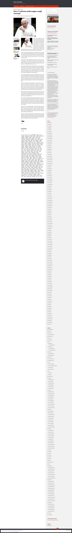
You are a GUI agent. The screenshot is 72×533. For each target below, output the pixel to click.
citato (35, 142)
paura (36, 159)
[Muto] (56, 21)
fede (27, 149)
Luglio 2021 (49, 230)
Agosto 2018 (50, 292)
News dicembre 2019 (51, 414)
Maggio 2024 (50, 170)
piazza (26, 160)
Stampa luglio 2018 (51, 472)
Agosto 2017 (50, 302)
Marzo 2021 (49, 237)
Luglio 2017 (49, 304)
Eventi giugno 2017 (51, 353)
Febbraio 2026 (50, 133)
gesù (25, 151)
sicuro (37, 168)
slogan (38, 169)
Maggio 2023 (50, 191)
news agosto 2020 (51, 430)
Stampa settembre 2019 (52, 500)
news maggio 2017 (51, 386)
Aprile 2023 (49, 193)
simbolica (23, 169)
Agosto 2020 (50, 249)
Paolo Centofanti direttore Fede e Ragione (32, 180)
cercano (23, 142)
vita (36, 176)
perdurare (23, 160)
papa (27, 159)
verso (30, 176)
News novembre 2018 (52, 404)
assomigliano (28, 139)
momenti (28, 157)
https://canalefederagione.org (51, 27)
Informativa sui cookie (16, 531)
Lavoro (49, 362)
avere (36, 139)
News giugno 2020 (51, 437)
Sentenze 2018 (51, 367)
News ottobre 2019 (51, 425)
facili (41, 148)
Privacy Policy (16, 6)
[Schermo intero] (57, 21)
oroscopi (39, 158)
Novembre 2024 (50, 159)
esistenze (28, 148)
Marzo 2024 (49, 173)
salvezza (37, 166)
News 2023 (49, 453)
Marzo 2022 (49, 216)
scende (26, 167)
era (25, 148)
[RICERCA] (57, 10)
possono (36, 160)
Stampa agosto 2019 (51, 481)
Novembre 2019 (50, 265)
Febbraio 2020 (50, 260)
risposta (23, 166)
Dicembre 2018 (50, 285)
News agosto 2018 (51, 391)
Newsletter (22, 6)
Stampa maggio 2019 (51, 493)
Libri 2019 (50, 374)
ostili (43, 158)
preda (38, 160)
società (41, 169)
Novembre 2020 (50, 244)
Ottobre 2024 (50, 161)
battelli (23, 140)
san (39, 166)
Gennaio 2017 (50, 315)
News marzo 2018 (51, 402)
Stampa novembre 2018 (52, 474)
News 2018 (49, 390)
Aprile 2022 (49, 214)
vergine (28, 176)
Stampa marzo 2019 (51, 495)
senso (22, 168)
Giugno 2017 (50, 306)
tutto (29, 175)
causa (34, 141)
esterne (35, 148)
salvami (33, 166)
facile (38, 148)
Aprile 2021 (49, 235)
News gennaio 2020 (51, 435)
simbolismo (31, 169)
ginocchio (28, 151)
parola (33, 159)
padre (22, 159)
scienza (29, 167)
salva (30, 166)
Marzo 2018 (49, 299)
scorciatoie (36, 167)
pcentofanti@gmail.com (51, 116)
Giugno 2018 (50, 295)
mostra (31, 157)
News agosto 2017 (20, 9)
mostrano (34, 157)
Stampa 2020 (50, 502)
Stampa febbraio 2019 (52, 486)
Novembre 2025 (50, 138)
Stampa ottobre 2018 (51, 476)
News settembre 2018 (52, 407)
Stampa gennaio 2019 (51, 488)
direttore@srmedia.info (51, 117)
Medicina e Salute (50, 376)
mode (22, 157)
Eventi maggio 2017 (51, 355)
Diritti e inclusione (50, 336)
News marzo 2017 (51, 388)
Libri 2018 (50, 372)
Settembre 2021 (50, 226)
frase (35, 150)
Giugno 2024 (50, 168)
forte (25, 150)
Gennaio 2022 (50, 219)
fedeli (29, 149)
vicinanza (33, 176)
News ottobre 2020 (51, 446)
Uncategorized (50, 514)
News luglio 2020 (51, 439)
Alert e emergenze (50, 329)
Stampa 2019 (50, 479)
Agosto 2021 (50, 228)
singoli (35, 169)
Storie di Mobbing (51, 369)
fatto (24, 149)
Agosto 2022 (50, 207)
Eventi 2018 (50, 343)
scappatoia (23, 167)
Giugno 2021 (50, 232)
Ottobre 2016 (50, 320)
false (22, 149)
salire (28, 166)
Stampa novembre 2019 (52, 497)
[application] (52, 19)
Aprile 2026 (49, 129)
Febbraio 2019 (50, 281)
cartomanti (30, 141)
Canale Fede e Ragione (51, 334)
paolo (25, 159)
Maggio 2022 (50, 212)
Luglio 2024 (49, 166)
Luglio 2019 (49, 272)
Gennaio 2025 (50, 156)
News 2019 (49, 409)
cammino (26, 141)
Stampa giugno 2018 (51, 470)
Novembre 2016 (50, 318)
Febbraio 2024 (50, 175)
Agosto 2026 (50, 122)
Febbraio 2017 (50, 313)
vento (25, 176)
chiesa (32, 142)
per (41, 159)
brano (29, 140)
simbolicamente (27, 169)
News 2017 (15, 9)
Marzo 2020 (49, 258)
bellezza (26, 140)
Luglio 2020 (49, 251)
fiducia (36, 149)
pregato (41, 160)
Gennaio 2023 (50, 198)
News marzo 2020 (51, 442)
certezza (26, 142)
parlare (30, 159)
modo (24, 157)
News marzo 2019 (51, 423)
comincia (42, 142)
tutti (26, 175)
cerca (40, 141)
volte (41, 176)
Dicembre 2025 (50, 136)
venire (41, 175)
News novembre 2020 (52, 444)
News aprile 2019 (51, 412)
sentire (25, 168)
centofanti (37, 141)
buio (34, 140)
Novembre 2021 (50, 223)
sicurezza (33, 168)
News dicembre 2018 (51, 393)
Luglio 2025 (49, 145)
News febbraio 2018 (51, 395)
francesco (31, 150)
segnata (40, 167)
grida (35, 151)
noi (25, 158)
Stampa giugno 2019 (51, 490)
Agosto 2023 (50, 186)
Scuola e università (50, 462)
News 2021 (49, 449)
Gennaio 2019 (50, 283)
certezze (29, 142)
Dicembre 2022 (50, 200)
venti (22, 176)
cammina (40, 140)
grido (37, 151)
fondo (22, 150)
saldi (25, 166)
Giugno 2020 (50, 253)
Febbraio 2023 (50, 196)
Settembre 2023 (50, 184)
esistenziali (31, 148)
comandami (38, 142)
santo (42, 166)
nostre (31, 158)
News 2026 (49, 458)
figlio (39, 149)
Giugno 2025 (50, 147)
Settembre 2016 (50, 322)
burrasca (37, 140)
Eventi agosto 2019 (51, 348)
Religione (49, 460)
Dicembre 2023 (50, 179)
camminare (23, 141)
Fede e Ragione (18, 2)
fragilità (28, 150)
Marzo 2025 (49, 152)
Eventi (49, 341)
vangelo (35, 175)
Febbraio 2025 (50, 154)
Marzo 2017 (49, 311)
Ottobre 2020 (50, 246)
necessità (23, 158)
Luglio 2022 (49, 209)
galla (40, 150)
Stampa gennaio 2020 (51, 507)
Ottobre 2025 (50, 140)
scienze (32, 167)
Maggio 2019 (50, 276)
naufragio (39, 157)
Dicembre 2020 (50, 242)
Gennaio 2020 (50, 262)
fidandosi (32, 149)
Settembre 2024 (50, 163)
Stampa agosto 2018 (51, 467)
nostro (34, 158)
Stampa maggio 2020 (51, 509)
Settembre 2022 (50, 205)
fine (41, 149)
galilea (38, 150)
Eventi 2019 (50, 346)
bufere (32, 140)
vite (38, 176)
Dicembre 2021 (50, 221)
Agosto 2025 (50, 143)
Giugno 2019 (50, 274)
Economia (49, 338)
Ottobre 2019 (50, 267)
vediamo (38, 175)
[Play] (48, 21)
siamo (28, 168)
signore (40, 168)
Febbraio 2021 (50, 239)
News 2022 (49, 451)
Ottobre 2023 (50, 182)
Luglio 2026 (49, 124)
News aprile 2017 (51, 381)
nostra (28, 158)
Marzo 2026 (49, 131)
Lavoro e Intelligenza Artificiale (53, 365)
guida (40, 151)
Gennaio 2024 (50, 177)
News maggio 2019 (51, 421)
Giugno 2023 (50, 189)
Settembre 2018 (50, 290)
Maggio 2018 (50, 297)
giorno (32, 151)
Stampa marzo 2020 (51, 511)
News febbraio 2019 (51, 416)
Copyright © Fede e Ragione (30, 6)
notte (36, 158)
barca (38, 139)
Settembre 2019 (50, 269)
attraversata (32, 139)
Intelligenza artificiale (51, 360)
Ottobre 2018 (50, 288)
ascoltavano (23, 139)
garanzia (23, 151)
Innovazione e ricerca (51, 358)
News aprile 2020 (51, 432)
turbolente (23, 175)
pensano (39, 159)
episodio (23, 148)
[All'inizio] (57, 529)
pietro (29, 160)
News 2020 (49, 428)
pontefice (32, 160)
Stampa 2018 (50, 465)
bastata (41, 139)
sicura (30, 168)
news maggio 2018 (51, 400)
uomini (32, 175)
